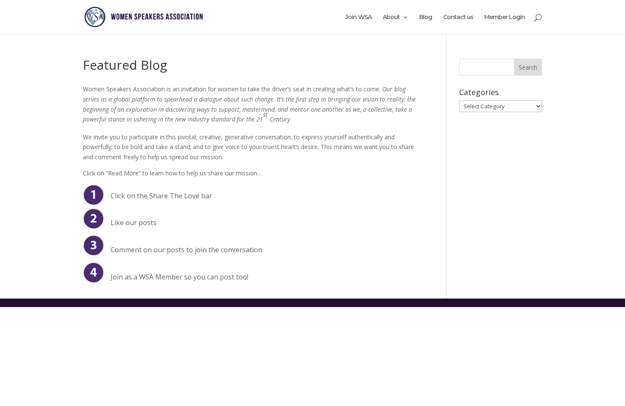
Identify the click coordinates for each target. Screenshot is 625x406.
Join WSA (358, 17)
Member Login (504, 17)
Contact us (458, 17)
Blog (425, 17)
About (391, 17)
